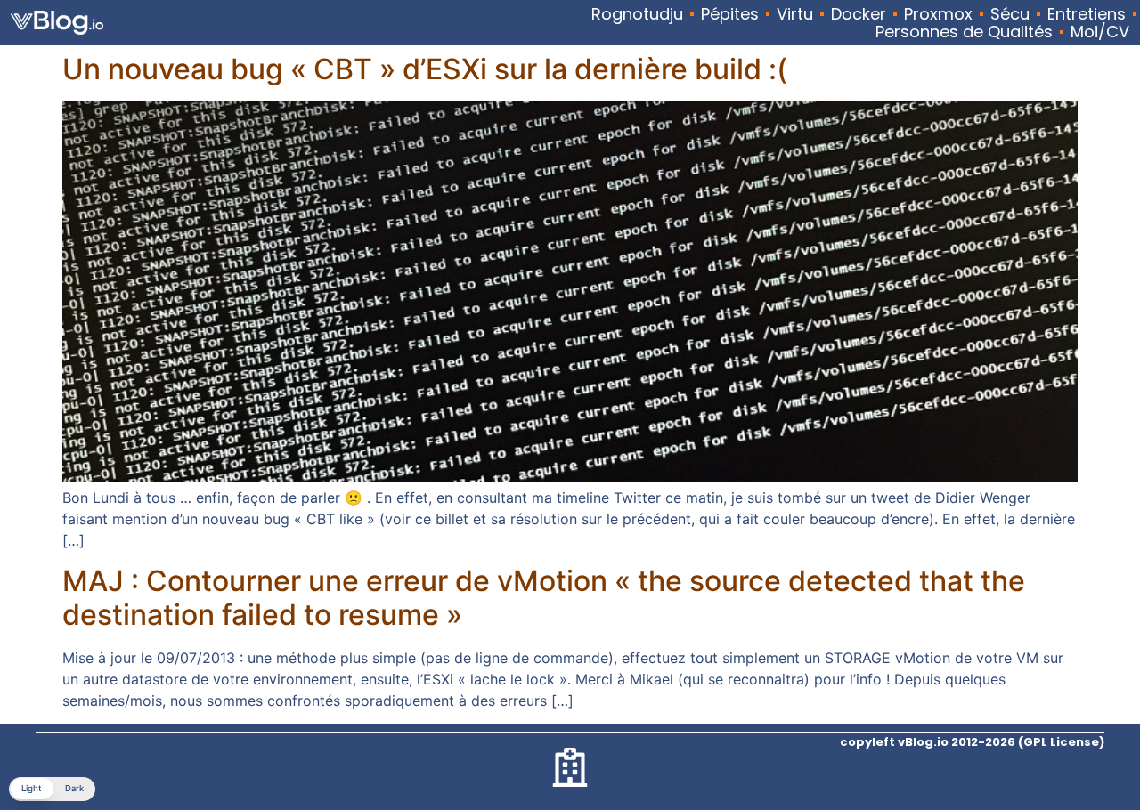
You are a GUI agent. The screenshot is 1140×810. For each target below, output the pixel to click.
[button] (52, 789)
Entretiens (1086, 14)
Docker (858, 14)
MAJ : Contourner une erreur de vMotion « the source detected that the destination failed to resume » (543, 597)
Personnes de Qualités (964, 32)
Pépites (730, 14)
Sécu (1010, 14)
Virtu (795, 14)
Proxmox (938, 14)
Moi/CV (1100, 32)
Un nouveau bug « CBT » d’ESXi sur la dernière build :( (424, 69)
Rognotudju (637, 14)
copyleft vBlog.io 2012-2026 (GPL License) (972, 741)
